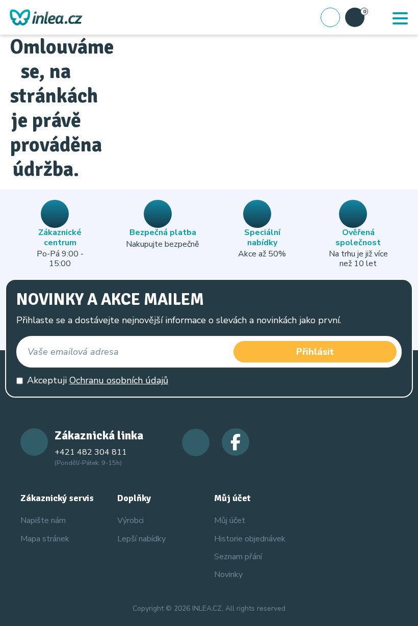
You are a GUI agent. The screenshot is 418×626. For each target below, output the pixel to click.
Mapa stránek (44, 538)
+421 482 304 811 (91, 452)
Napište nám (43, 520)
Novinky (228, 574)
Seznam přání (238, 556)
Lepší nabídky (141, 538)
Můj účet (229, 520)
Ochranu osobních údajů (118, 380)
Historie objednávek (249, 538)
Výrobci (130, 520)
